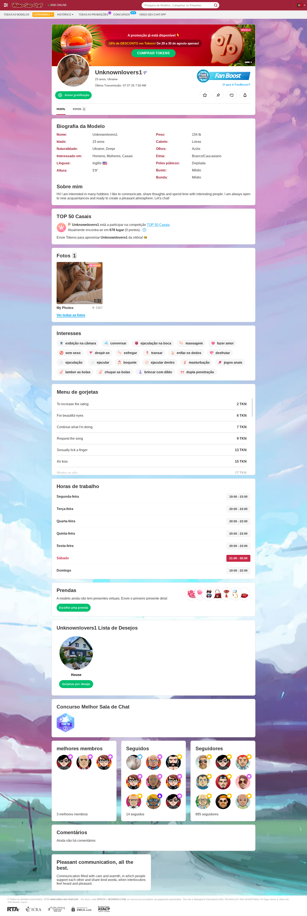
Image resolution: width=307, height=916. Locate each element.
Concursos (121, 14)
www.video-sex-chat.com (64, 899)
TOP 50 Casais (158, 224)
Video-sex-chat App (152, 14)
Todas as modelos (16, 14)
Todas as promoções (93, 14)
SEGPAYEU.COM (117, 899)
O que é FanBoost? (236, 84)
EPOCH (101, 899)
